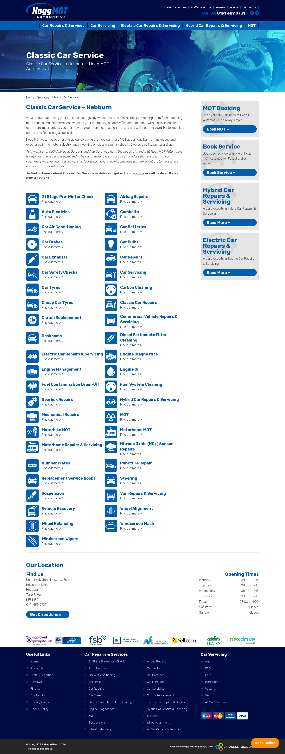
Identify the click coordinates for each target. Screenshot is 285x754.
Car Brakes (96, 682)
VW (207, 695)
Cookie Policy (39, 709)
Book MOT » (218, 129)
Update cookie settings (41, 748)
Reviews (220, 7)
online (139, 173)
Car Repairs (96, 688)
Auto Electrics (98, 668)
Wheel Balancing (100, 729)
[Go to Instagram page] (257, 13)
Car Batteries (156, 675)
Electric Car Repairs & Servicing (150, 25)
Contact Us (249, 7)
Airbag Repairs (156, 661)
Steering (152, 715)
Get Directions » (45, 614)
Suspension (97, 722)
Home (167, 7)
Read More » (218, 222)
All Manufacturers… (217, 702)
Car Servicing (102, 25)
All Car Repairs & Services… (165, 729)
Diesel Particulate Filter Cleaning (110, 702)
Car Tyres (95, 695)
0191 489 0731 (223, 13)
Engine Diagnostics (101, 709)
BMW (208, 668)
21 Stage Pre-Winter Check (107, 661)
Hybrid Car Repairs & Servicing (214, 25)
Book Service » (221, 172)
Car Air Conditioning (102, 675)
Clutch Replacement (160, 695)
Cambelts (153, 668)
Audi (208, 661)
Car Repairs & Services (63, 25)
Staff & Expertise (201, 7)
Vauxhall (210, 688)
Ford (208, 675)
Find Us (234, 7)
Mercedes (211, 682)
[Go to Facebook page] (252, 13)
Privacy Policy (40, 702)
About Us (180, 7)
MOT (252, 25)
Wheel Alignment (158, 722)
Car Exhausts (156, 682)
